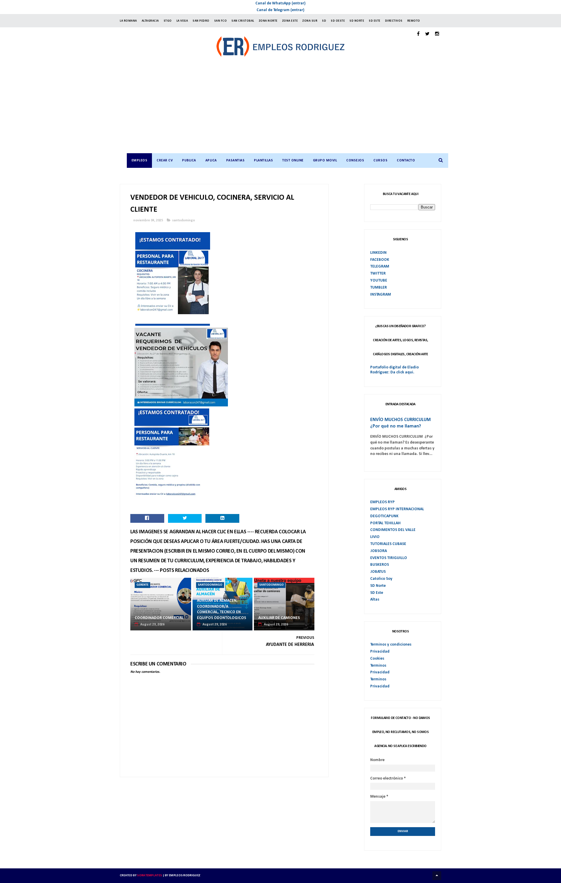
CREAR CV (165, 160)
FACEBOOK (379, 260)
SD (324, 21)
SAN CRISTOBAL (242, 21)
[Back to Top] (436, 875)
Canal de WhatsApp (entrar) (280, 3)
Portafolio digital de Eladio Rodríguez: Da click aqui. (394, 370)
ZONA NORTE (268, 21)
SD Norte (378, 586)
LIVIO (375, 537)
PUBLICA (189, 160)
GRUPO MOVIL (325, 160)
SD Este (376, 593)
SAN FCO (220, 21)
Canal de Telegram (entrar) (280, 10)
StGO (168, 21)
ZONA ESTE (290, 21)
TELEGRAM (379, 266)
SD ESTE (374, 21)
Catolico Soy (381, 579)
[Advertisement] (286, 109)
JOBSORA (378, 551)
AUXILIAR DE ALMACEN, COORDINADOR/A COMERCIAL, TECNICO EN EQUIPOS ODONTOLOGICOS (221, 609)
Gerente (142, 585)
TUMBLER (378, 287)
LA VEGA (182, 21)
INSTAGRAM (380, 294)
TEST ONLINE (293, 160)
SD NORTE (356, 21)
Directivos (394, 21)
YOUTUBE (378, 280)
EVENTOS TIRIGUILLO (388, 558)
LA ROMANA (128, 21)
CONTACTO (406, 160)
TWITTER (378, 273)
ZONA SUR (309, 21)
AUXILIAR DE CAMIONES (279, 618)
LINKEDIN (378, 253)
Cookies (377, 658)
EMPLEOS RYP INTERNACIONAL (397, 509)
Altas (374, 599)
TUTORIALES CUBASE (388, 544)
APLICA (211, 160)
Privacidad (379, 651)
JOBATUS (378, 572)
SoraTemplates (149, 875)
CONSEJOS (355, 160)
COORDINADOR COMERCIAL (159, 618)
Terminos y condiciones (390, 644)
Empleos (139, 160)
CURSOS (380, 160)
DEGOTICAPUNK (384, 516)
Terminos (378, 665)
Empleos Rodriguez (184, 875)
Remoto (413, 21)
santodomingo (183, 220)
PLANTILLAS (263, 160)
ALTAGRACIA (150, 21)
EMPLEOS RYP (382, 502)
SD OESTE (338, 21)
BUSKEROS (379, 565)
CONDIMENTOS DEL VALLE (392, 530)
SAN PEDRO (201, 21)
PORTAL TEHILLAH (385, 523)
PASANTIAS (235, 160)
